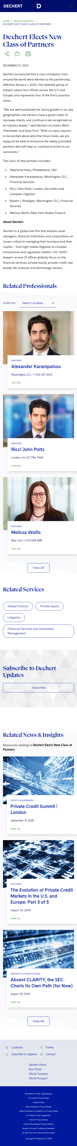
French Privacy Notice (38, 1119)
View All (38, 568)
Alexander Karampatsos (36, 366)
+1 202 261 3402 (42, 374)
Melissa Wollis (26, 532)
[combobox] (38, 303)
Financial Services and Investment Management (31, 631)
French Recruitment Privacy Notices (38, 1124)
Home (6, 21)
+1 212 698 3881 (32, 540)
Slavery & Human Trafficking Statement (38, 1128)
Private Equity (49, 606)
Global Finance (18, 606)
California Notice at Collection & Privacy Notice (38, 1111)
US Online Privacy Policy (38, 1098)
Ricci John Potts (27, 449)
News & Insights (23, 21)
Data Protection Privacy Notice (38, 1106)
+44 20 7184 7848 (32, 457)
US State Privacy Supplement (38, 1115)
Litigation (14, 617)
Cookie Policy (38, 1102)
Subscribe (38, 687)
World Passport (38, 1078)
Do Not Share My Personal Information (38, 1132)
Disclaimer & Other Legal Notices (38, 1093)
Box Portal (35, 1069)
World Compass (38, 1073)
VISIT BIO (16, 382)
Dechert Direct (37, 1064)
